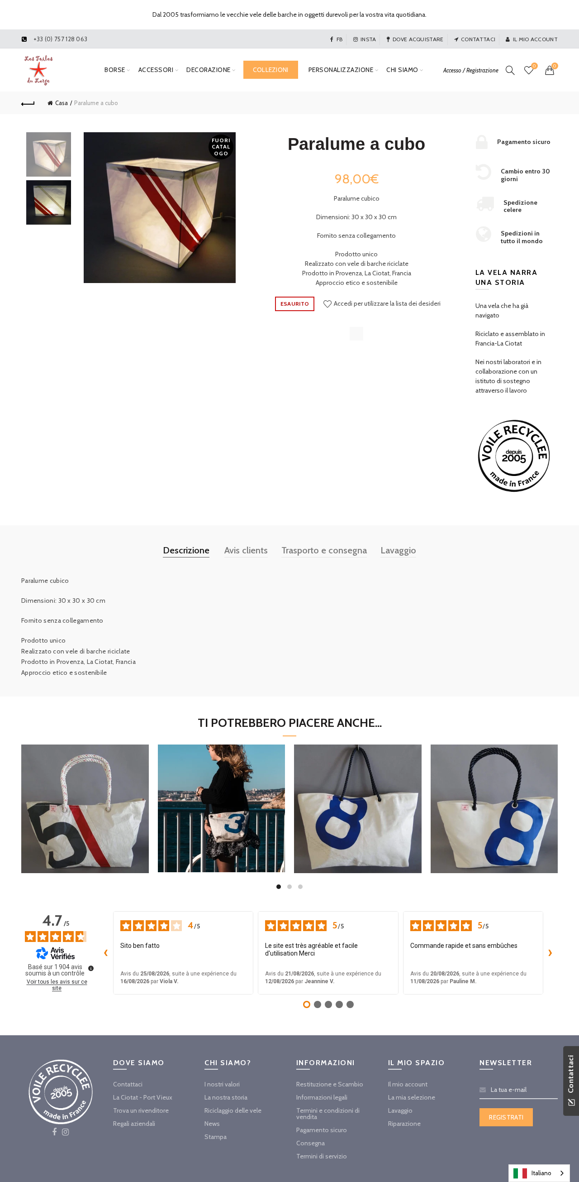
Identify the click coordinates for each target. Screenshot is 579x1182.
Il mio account (535, 39)
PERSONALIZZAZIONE (341, 70)
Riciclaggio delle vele (232, 1110)
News (212, 1124)
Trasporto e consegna (324, 550)
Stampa (215, 1137)
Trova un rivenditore (141, 1110)
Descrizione (186, 550)
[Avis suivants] (550, 953)
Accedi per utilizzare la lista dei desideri (386, 303)
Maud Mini (221, 797)
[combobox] (539, 1173)
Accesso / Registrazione (470, 70)
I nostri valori (222, 1084)
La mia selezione (411, 1097)
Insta (368, 39)
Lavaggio (398, 550)
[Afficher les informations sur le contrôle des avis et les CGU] (91, 968)
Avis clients (246, 550)
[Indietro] (28, 103)
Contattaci (478, 39)
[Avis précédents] (106, 953)
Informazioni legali (321, 1097)
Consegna (310, 1143)
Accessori (156, 70)
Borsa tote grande (357, 797)
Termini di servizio (321, 1156)
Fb (339, 39)
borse (114, 70)
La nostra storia (225, 1097)
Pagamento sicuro (321, 1130)
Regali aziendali (134, 1124)
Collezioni (271, 70)
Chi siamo (402, 70)
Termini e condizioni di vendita (328, 1113)
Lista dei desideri (534, 66)
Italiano (541, 1173)
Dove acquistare (418, 39)
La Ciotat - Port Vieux (142, 1097)
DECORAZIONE (208, 70)
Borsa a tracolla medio (85, 797)
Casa (61, 102)
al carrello (85, 841)
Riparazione (404, 1124)
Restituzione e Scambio (329, 1084)
